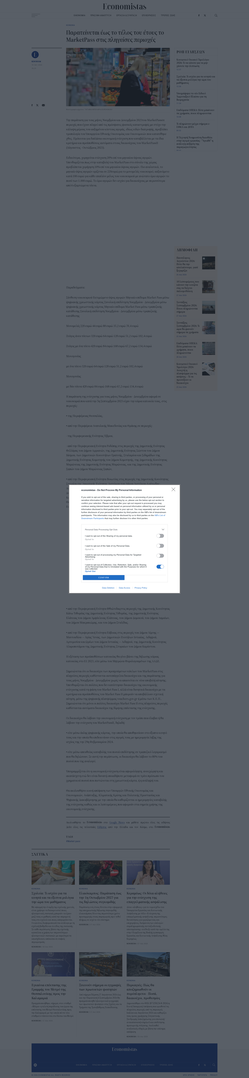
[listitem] (124, 529)
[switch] (160, 536)
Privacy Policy (141, 588)
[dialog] (124, 539)
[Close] (174, 490)
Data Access (124, 588)
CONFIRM (103, 578)
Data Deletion (108, 588)
